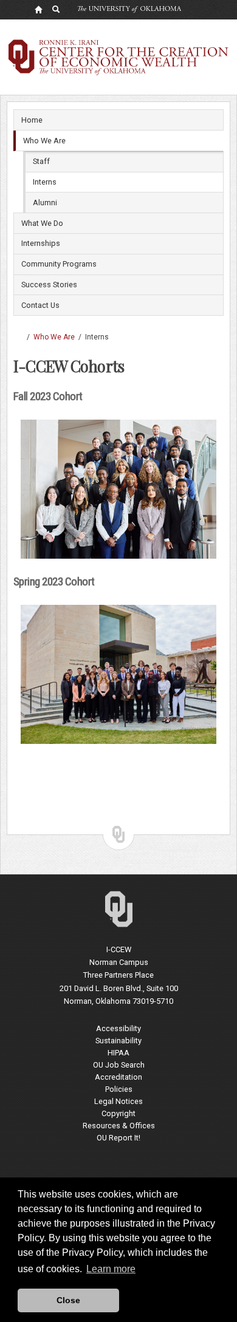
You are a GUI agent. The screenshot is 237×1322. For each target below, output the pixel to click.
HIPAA (118, 1052)
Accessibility (118, 1028)
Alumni (45, 202)
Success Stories (49, 284)
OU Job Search (119, 1064)
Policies (118, 1089)
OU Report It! (118, 1137)
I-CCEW (118, 949)
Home (32, 119)
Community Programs (59, 263)
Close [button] (68, 1300)
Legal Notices (118, 1101)
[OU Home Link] (38, 9)
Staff (41, 161)
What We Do (42, 223)
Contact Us (40, 305)
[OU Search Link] (56, 9)
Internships (40, 243)
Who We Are (44, 140)
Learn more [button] (111, 1269)
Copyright (118, 1113)
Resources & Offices (119, 1125)
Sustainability (118, 1040)
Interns (45, 181)
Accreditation (118, 1077)
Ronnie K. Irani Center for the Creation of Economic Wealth (18, 337)
